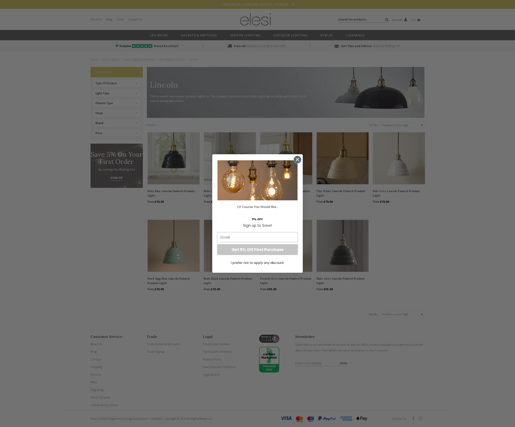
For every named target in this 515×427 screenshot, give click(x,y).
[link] (257, 180)
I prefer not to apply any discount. (257, 262)
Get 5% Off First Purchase (258, 249)
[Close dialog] (297, 159)
